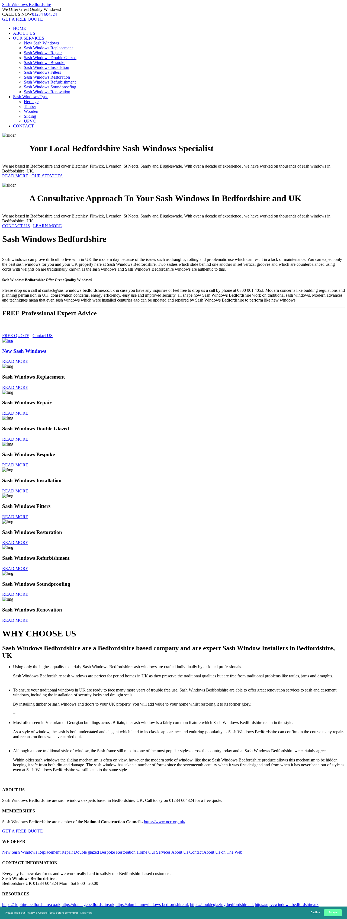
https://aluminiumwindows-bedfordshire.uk (152, 904)
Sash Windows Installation (46, 67)
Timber (30, 106)
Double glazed (86, 852)
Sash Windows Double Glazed (50, 57)
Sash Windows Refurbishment (50, 82)
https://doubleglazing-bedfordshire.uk (222, 904)
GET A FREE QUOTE (22, 19)
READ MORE (15, 176)
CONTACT (23, 126)
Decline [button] (315, 912)
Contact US (43, 335)
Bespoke (107, 852)
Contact (196, 852)
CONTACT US (16, 225)
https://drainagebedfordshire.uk (88, 904)
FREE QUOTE (15, 335)
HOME (19, 28)
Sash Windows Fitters (42, 72)
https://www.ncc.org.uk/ (164, 821)
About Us (179, 852)
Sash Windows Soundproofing (50, 87)
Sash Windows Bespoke (44, 62)
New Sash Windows (41, 43)
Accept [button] (333, 912)
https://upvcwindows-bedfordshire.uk (287, 904)
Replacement (49, 852)
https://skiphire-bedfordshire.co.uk (31, 904)
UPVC (30, 121)
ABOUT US (24, 33)
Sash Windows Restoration (47, 77)
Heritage (31, 101)
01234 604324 (44, 14)
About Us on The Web (222, 852)
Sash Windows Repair (43, 52)
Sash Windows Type (30, 96)
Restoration (126, 852)
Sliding (30, 116)
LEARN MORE (47, 225)
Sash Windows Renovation (47, 91)
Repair (67, 852)
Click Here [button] (86, 912)
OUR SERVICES (28, 38)
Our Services (159, 852)
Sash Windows (26, 4)
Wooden (31, 111)
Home (142, 852)
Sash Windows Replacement (48, 48)
